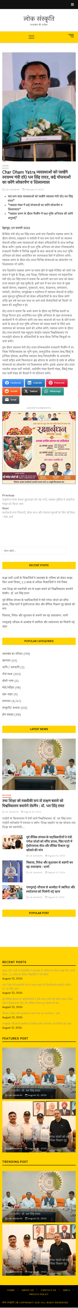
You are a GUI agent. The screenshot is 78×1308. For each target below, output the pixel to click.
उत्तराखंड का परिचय (12, 654)
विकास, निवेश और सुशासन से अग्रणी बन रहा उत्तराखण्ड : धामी (35, 615)
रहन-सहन (7, 694)
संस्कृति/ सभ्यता (11, 708)
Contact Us (48, 1290)
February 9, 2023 (34, 189)
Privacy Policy (38, 1294)
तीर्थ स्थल (7, 674)
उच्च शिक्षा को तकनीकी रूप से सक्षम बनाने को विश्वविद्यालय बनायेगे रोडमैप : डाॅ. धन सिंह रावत (37, 591)
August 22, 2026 (32, 812)
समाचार (5, 166)
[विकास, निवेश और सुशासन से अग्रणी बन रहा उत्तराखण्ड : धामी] (12, 871)
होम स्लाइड (7, 715)
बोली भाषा (8, 681)
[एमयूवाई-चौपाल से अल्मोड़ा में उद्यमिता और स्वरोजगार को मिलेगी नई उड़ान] (12, 892)
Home (11, 1290)
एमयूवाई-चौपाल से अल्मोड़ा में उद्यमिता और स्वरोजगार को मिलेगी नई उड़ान (38, 624)
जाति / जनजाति (11, 667)
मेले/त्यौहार (8, 688)
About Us (28, 1290)
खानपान (6, 661)
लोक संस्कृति (39, 19)
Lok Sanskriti (12, 189)
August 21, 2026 (56, 897)
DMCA (66, 1290)
